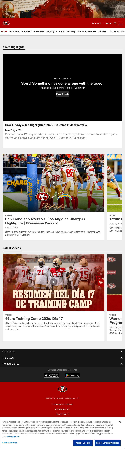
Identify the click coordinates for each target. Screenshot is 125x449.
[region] (62, 433)
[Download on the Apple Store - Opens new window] (51, 375)
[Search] (115, 23)
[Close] (120, 422)
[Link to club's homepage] (6, 21)
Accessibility (62, 414)
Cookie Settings (9, 442)
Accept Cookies (83, 443)
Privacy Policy (62, 409)
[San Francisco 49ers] (62, 389)
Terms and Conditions (62, 404)
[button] (62, 94)
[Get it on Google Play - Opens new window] (72, 377)
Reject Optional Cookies (107, 443)
